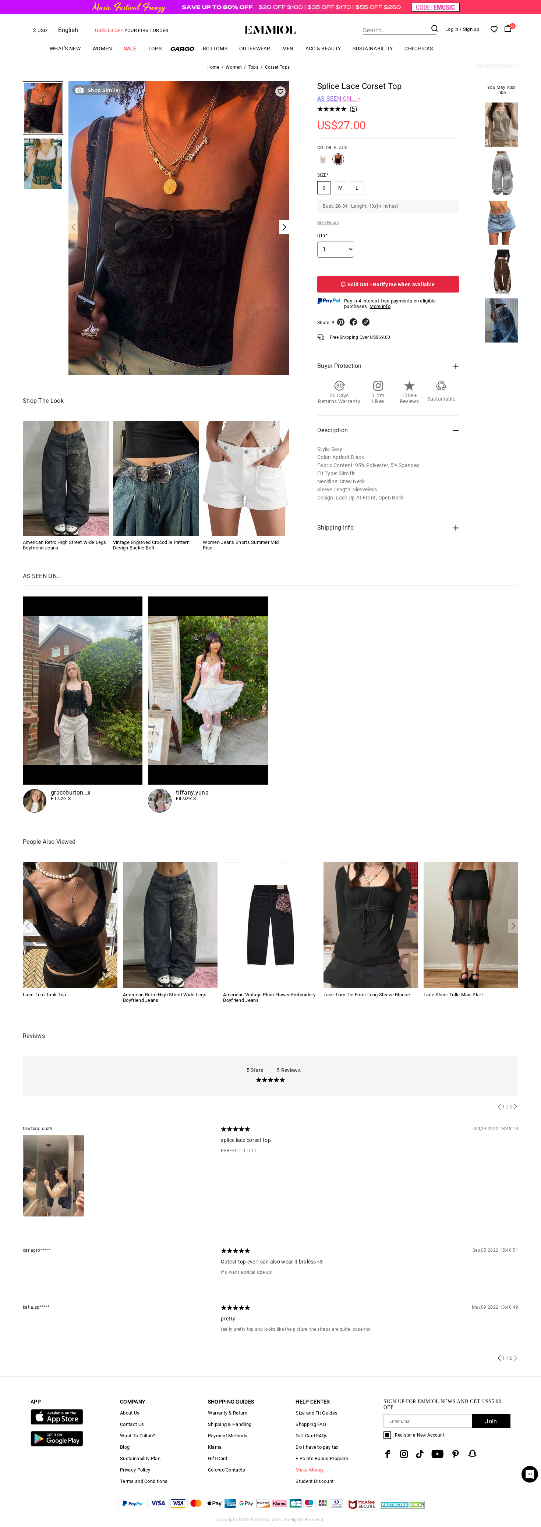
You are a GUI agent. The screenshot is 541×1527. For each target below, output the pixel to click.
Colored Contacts (226, 1470)
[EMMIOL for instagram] (404, 1454)
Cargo (182, 49)
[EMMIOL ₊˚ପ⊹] (208, 704)
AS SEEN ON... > (339, 98)
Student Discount (314, 1481)
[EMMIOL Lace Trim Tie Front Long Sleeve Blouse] (370, 924)
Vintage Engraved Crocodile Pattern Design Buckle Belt (151, 545)
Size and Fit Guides (316, 1413)
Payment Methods (228, 1435)
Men (288, 48)
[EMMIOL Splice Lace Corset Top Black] (338, 162)
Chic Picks (418, 48)
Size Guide (328, 222)
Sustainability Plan (140, 1458)
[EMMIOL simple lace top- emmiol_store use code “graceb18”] (82, 704)
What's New (65, 48)
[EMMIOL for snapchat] (472, 1453)
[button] (73, 227)
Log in (452, 29)
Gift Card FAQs (312, 1435)
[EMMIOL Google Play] (57, 1445)
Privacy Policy (135, 1470)
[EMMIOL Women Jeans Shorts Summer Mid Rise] (246, 478)
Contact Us (132, 1424)
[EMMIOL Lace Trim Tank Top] (70, 924)
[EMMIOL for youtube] (437, 1454)
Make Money (309, 1470)
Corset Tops (277, 67)
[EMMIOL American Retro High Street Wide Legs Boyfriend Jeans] (66, 478)
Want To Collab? (137, 1435)
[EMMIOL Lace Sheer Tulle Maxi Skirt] (471, 924)
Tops (155, 48)
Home (212, 67)
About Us (129, 1413)
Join (491, 1421)
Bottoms (215, 48)
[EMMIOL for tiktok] (419, 1454)
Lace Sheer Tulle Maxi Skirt (453, 994)
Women (102, 48)
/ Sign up (469, 29)
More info (379, 306)
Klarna (215, 1447)
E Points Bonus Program (322, 1458)
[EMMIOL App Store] (57, 1423)
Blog (125, 1447)
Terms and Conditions (143, 1481)
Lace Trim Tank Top (44, 994)
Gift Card (217, 1458)
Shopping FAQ (311, 1424)
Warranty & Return (227, 1413)
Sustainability (373, 48)
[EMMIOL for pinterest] (456, 1454)
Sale (130, 48)
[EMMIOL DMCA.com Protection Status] (402, 1508)
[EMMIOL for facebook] (387, 1454)
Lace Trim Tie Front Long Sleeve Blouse (366, 994)
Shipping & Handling (230, 1424)
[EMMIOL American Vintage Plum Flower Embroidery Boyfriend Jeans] (270, 924)
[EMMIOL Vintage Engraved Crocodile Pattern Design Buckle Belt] (156, 478)
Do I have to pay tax (317, 1447)
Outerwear (254, 48)
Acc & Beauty (323, 48)
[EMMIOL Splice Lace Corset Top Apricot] (323, 162)
